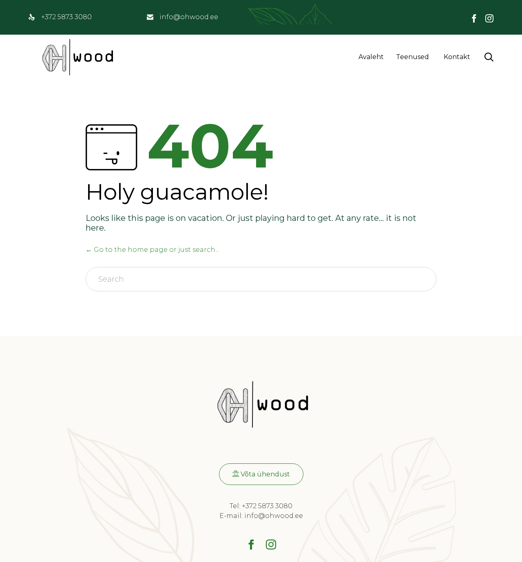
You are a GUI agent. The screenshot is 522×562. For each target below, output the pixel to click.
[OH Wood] (76, 57)
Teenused (412, 57)
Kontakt (457, 57)
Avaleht (371, 57)
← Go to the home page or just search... (152, 249)
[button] (261, 474)
